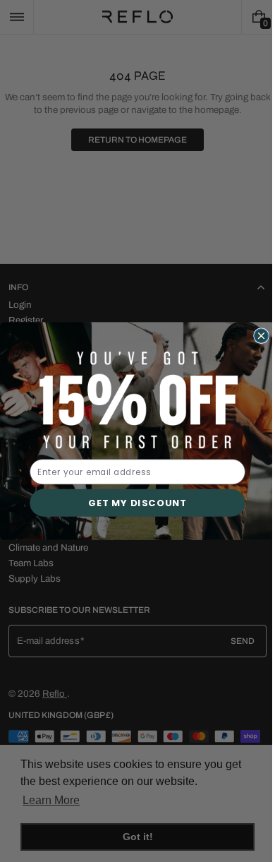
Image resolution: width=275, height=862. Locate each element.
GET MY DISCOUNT (132, 502)
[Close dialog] (256, 336)
